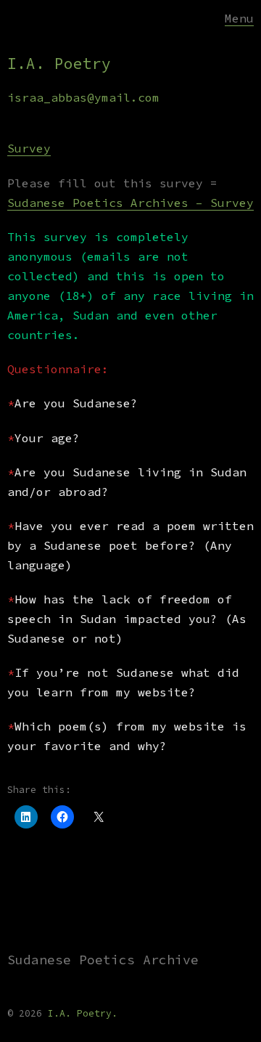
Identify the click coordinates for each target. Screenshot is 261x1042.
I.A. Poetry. (82, 1013)
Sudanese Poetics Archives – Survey (130, 202)
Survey (29, 148)
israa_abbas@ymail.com (83, 97)
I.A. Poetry (59, 63)
